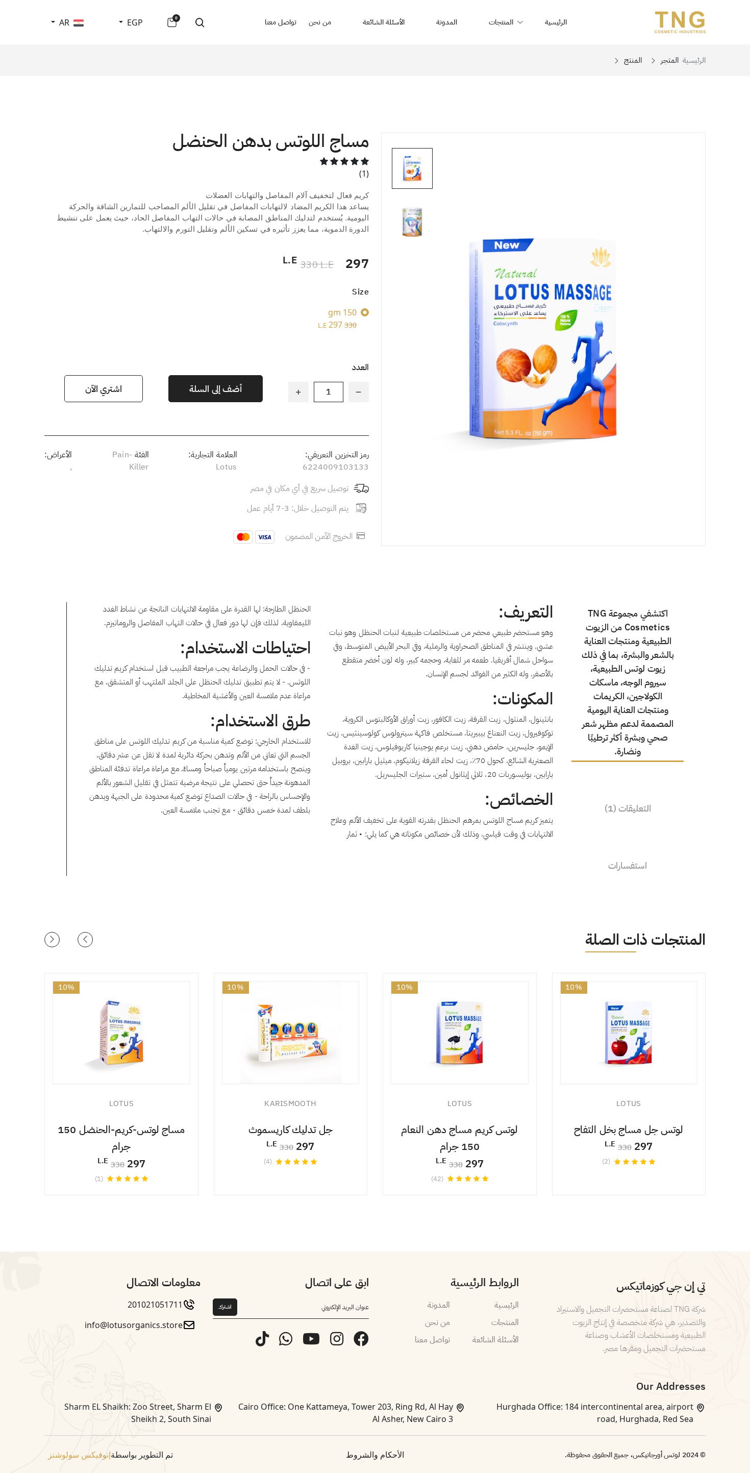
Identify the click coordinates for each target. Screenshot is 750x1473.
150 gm (337, 318)
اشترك (225, 1307)
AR (63, 22)
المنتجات (501, 22)
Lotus (226, 467)
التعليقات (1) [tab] (628, 808)
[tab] (412, 168)
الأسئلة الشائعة (384, 22)
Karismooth (290, 1103)
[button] (85, 939)
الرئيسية (556, 22)
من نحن (320, 22)
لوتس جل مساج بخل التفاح (628, 1129)
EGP (134, 22)
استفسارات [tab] (627, 865)
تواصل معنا (280, 22)
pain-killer (130, 461)
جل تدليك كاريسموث (290, 1129)
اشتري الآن (103, 389)
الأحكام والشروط (375, 1454)
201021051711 (155, 1304)
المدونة (446, 22)
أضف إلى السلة (215, 389)
